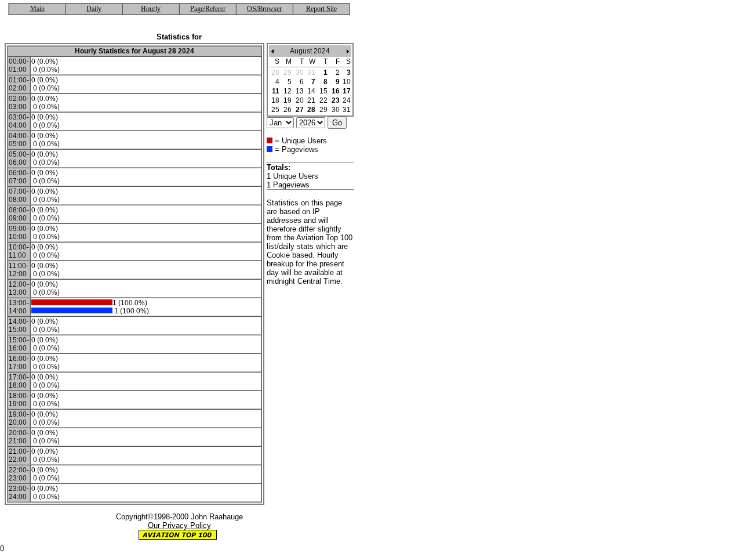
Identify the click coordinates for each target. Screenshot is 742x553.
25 (275, 110)
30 (336, 110)
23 (336, 100)
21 (311, 100)
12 (287, 91)
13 (300, 91)
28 (311, 110)
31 (347, 110)
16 (336, 91)
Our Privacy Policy (179, 525)
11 (275, 91)
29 (323, 110)
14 (311, 91)
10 (347, 82)
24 (347, 100)
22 (323, 100)
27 (300, 110)
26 (287, 110)
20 (300, 100)
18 (275, 100)
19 (287, 100)
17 (347, 91)
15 (323, 91)
